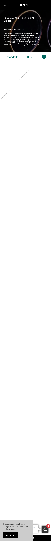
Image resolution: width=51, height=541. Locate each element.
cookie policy (9, 529)
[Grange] (26, 5)
